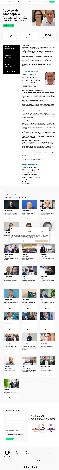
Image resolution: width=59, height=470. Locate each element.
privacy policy (13, 435)
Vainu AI (33, 1)
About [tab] (42, 231)
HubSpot (6, 197)
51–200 (13, 194)
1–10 (5, 194)
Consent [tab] (16, 231)
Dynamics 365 (21, 197)
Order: (44, 197)
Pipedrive (15, 197)
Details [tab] (29, 231)
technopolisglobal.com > (9, 48)
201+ (17, 194)
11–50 (9, 194)
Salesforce (10, 197)
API (25, 197)
